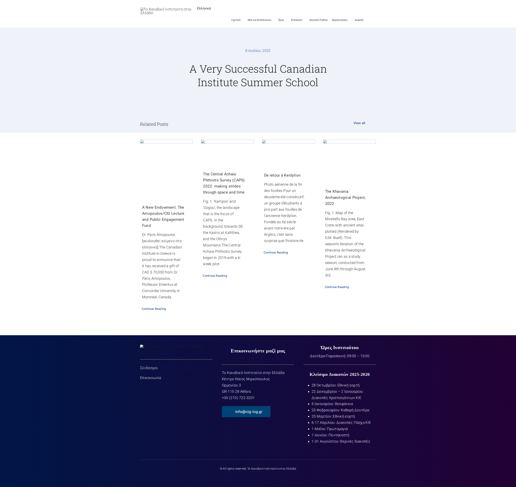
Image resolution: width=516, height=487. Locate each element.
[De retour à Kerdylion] (288, 152)
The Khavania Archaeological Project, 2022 (345, 197)
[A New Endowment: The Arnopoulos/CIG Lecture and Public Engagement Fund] (166, 168)
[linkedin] (274, 477)
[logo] (166, 9)
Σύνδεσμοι (149, 368)
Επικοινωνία (150, 378)
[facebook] (242, 477)
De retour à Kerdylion (282, 175)
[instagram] (266, 477)
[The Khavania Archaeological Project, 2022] (349, 160)
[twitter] (250, 477)
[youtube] (258, 477)
